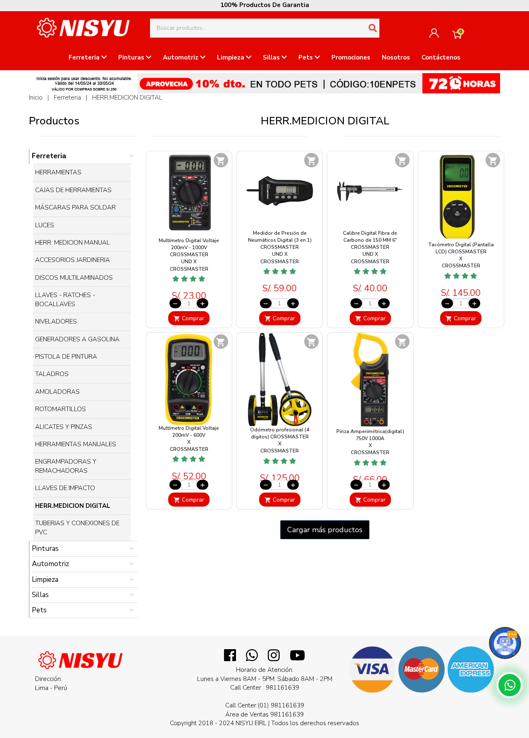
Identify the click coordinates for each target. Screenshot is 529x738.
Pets (306, 57)
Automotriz (181, 57)
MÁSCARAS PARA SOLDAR (75, 207)
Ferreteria (85, 57)
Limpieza (231, 57)
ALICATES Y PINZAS (63, 427)
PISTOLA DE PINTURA (66, 356)
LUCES (44, 225)
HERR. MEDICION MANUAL (72, 242)
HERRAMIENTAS (58, 172)
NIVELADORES (56, 321)
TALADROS (52, 374)
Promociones (350, 57)
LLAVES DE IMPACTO (65, 488)
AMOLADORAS (57, 392)
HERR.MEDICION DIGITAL (127, 97)
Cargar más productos (324, 530)
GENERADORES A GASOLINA (77, 339)
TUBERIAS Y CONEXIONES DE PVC (77, 527)
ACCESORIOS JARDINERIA (72, 260)
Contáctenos (441, 57)
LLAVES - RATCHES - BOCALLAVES (65, 299)
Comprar (189, 318)
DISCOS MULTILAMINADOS (74, 278)
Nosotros (396, 57)
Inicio (36, 97)
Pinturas (132, 57)
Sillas (272, 57)
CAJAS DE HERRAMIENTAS (73, 190)
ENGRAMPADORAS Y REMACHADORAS (65, 465)
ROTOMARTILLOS (60, 409)
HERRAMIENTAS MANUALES (75, 444)
